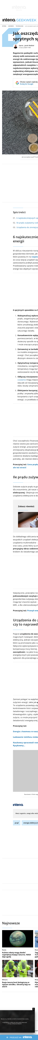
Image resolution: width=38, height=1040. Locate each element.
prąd (17, 823)
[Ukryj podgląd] (33, 1009)
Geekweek (11, 26)
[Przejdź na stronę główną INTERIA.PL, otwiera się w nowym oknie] (9, 20)
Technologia (19, 26)
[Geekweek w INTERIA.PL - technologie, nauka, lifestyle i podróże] (26, 20)
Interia (4, 26)
